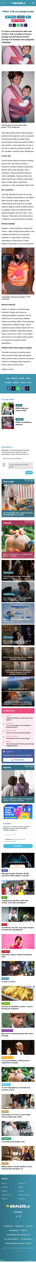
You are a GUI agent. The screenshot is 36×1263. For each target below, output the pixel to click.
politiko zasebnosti (11, 841)
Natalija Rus (12, 17)
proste (23, 382)
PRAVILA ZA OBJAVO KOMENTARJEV (12, 458)
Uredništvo (19, 1226)
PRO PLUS (29, 1226)
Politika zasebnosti (11, 1239)
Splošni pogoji (26, 1239)
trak (8, 378)
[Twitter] (14, 25)
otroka (21, 378)
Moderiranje (13, 1230)
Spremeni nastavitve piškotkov (18, 1235)
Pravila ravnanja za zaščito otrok (18, 1243)
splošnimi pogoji (18, 839)
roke (29, 382)
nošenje (14, 378)
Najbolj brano (10, 711)
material (8, 382)
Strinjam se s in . (15, 840)
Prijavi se (29, 472)
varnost (16, 382)
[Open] (4, 3)
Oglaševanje (8, 1226)
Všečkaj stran (19, 760)
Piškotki (24, 1230)
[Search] (33, 3)
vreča (28, 378)
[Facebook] (10, 25)
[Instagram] (19, 1216)
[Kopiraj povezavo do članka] (25, 25)
